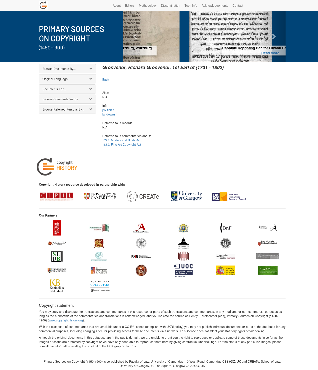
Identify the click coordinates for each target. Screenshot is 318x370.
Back (105, 79)
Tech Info (191, 5)
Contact (238, 5)
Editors (130, 5)
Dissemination (170, 5)
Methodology (148, 5)
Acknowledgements (215, 5)
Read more (205, 52)
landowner (109, 114)
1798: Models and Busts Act (121, 140)
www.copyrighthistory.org (66, 320)
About (117, 5)
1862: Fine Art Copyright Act (121, 144)
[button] (135, 36)
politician (108, 110)
